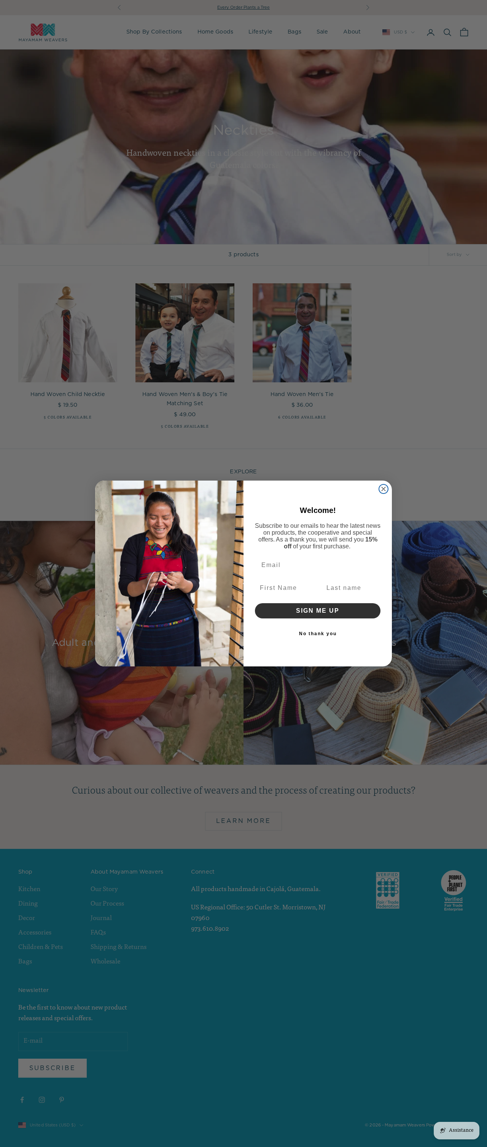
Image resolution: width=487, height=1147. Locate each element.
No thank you (318, 633)
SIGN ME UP (317, 610)
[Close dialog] (383, 489)
